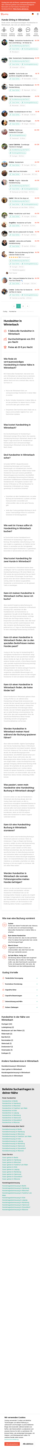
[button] (20, 978)
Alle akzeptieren (12, 1444)
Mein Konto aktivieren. (21, 9)
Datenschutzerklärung (11, 1439)
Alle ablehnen (28, 1444)
